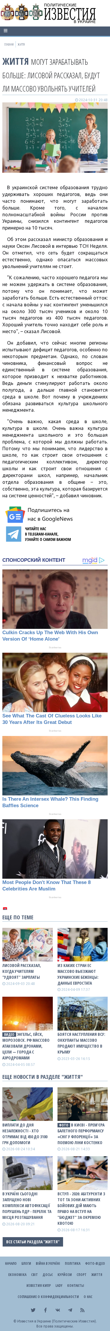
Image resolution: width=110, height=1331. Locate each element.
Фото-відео (95, 1263)
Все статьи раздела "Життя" (33, 1241)
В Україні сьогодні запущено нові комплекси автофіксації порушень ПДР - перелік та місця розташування (26, 1205)
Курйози (64, 1274)
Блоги (26, 1263)
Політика (72, 1263)
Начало (11, 1263)
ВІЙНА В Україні (48, 1263)
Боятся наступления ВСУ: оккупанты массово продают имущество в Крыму (81, 1043)
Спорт (82, 1274)
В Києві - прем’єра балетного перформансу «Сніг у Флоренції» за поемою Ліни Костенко (81, 1133)
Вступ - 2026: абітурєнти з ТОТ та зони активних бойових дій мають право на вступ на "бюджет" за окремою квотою (81, 1208)
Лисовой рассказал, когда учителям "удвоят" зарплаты (21, 971)
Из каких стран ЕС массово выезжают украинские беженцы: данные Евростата (78, 974)
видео (9, 1034)
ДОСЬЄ (48, 1274)
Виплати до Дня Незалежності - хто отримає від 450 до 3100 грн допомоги (24, 1133)
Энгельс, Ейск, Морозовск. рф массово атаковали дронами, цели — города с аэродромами (26, 1046)
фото (63, 1125)
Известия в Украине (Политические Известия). (57, 1321)
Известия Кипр (38, 1285)
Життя (15, 61)
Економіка (17, 1274)
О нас (88, 1296)
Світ (34, 1274)
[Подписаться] (40, 515)
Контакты (75, 1285)
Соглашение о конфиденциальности (48, 1296)
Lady (58, 1285)
